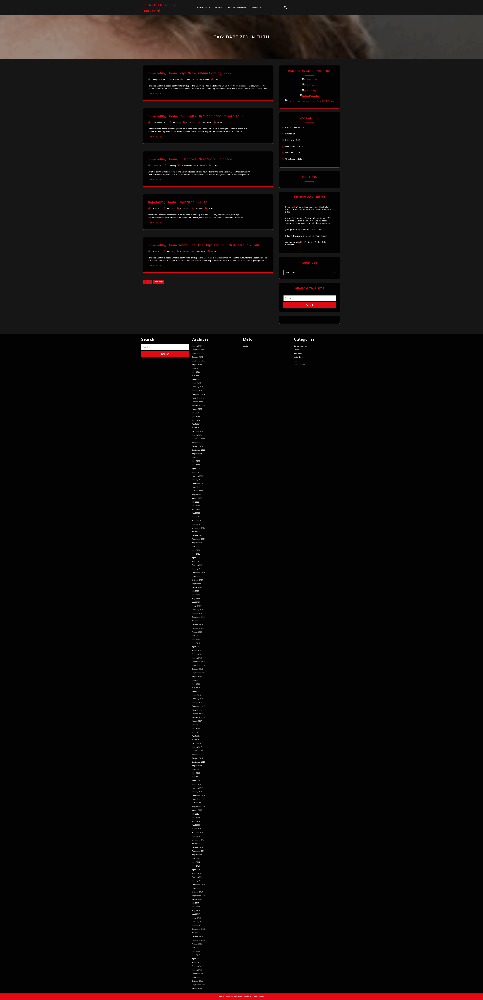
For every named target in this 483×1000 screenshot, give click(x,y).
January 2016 (197, 792)
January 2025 (197, 391)
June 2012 (196, 951)
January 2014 (197, 881)
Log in (245, 346)
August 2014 (197, 855)
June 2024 (196, 416)
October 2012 (197, 936)
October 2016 (197, 758)
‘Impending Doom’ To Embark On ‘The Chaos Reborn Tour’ (196, 116)
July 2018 (195, 680)
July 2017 (195, 725)
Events (288, 133)
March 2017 (196, 740)
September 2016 (198, 762)
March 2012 (196, 962)
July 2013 (195, 903)
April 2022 (196, 513)
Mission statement (237, 7)
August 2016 (197, 766)
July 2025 (195, 368)
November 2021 (198, 532)
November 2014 (198, 844)
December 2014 (198, 840)
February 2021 (197, 565)
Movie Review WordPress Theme (234, 996)
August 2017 (197, 721)
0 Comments (189, 79)
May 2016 (196, 777)
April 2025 (196, 379)
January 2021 (197, 569)
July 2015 (195, 814)
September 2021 (198, 539)
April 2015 (196, 825)
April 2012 (196, 959)
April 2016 (196, 780)
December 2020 (198, 572)
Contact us (256, 7)
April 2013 (196, 914)
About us (219, 7)
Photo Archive (203, 7)
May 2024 (196, 420)
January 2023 (197, 480)
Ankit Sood (220, 18)
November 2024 (198, 398)
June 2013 (196, 907)
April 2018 (196, 691)
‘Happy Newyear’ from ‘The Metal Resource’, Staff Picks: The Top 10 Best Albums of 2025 (308, 209)
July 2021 (195, 547)
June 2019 (196, 639)
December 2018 (198, 662)
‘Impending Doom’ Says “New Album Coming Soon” (190, 73)
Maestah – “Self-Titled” (311, 229)
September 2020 (198, 584)
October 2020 (197, 580)
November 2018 (198, 665)
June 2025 (196, 372)
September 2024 (198, 405)
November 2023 (198, 443)
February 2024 (197, 431)
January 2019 (197, 658)
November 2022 (198, 487)
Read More (155, 93)
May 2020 (196, 599)
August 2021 (197, 543)
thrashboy (174, 79)
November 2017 (198, 710)
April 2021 (196, 558)
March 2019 (196, 651)
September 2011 (198, 985)
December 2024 (198, 394)
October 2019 (197, 624)
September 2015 (198, 806)
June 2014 (196, 862)
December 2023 (198, 439)
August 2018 (197, 676)
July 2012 (195, 948)
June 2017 (196, 728)
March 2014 (196, 873)
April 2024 (196, 424)
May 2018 (196, 688)
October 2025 (197, 357)
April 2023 (196, 468)
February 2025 (197, 387)
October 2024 (197, 402)
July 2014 (195, 858)
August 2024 (197, 409)
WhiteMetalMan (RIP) (225, 40)
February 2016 (197, 788)
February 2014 (197, 877)
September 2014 (198, 851)
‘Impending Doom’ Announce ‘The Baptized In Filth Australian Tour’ (204, 245)
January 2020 (197, 613)
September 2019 (198, 628)
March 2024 (196, 428)
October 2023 (197, 446)
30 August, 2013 (158, 79)
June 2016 (196, 773)
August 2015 (197, 810)
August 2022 (197, 498)
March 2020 (196, 606)
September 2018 (198, 673)
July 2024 (195, 413)
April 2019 (196, 647)
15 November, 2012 (159, 122)
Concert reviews (292, 127)
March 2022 (196, 517)
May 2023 (196, 465)
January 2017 (197, 747)
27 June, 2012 (157, 165)
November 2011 (198, 977)
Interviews (290, 140)
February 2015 (197, 832)
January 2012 (197, 970)
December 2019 (198, 617)
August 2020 (197, 587)
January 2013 (197, 925)
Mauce (218, 35)
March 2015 (196, 829)
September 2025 (198, 361)
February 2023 (197, 476)
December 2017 (198, 706)
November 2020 (198, 576)
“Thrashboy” (220, 13)
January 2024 (197, 435)
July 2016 (195, 769)
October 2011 (197, 981)
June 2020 (196, 595)
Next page (158, 281)
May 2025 (196, 376)
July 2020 (195, 591)
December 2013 (198, 884)
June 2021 (196, 550)
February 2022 (197, 520)
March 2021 (196, 561)
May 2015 (196, 821)
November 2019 (198, 621)
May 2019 (196, 643)
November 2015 (198, 799)
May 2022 (196, 509)
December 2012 (198, 929)
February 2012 (197, 966)
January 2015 (197, 836)
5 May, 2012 (156, 251)
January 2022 (197, 524)
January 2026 (197, 346)
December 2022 (198, 483)
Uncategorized (292, 159)
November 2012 (198, 933)
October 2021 (197, 535)
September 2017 (198, 717)
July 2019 (195, 636)
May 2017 (196, 732)
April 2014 (196, 870)
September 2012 (198, 940)
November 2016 (198, 754)
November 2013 (198, 888)
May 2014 (196, 866)
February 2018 (197, 699)
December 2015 (198, 795)
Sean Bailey (220, 46)
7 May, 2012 (156, 208)
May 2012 (196, 955)
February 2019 (197, 654)
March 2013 (196, 918)
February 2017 (197, 743)
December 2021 (198, 528)
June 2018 (196, 684)
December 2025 (198, 350)
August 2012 (197, 944)
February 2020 (197, 610)
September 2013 (198, 896)
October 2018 (197, 669)
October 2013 (197, 892)
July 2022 (195, 502)
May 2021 (196, 554)
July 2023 (195, 457)
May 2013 (196, 910)
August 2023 (197, 454)
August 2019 (197, 632)
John (217, 29)
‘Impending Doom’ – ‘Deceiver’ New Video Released (190, 159)
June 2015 (196, 818)
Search (310, 305)
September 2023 (198, 450)
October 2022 (197, 491)
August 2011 (197, 988)
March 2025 (196, 383)
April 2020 (196, 602)
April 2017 (196, 736)
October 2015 (197, 803)
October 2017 (197, 714)
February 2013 (197, 922)
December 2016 (198, 751)
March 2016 (196, 784)
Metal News (204, 79)
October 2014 (197, 847)
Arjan (217, 24)
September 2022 (198, 495)
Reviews (199, 208)
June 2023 (196, 461)
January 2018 (197, 702)
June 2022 (196, 506)
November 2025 (198, 353)
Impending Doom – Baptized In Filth (177, 202)
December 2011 (198, 974)
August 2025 (197, 364)
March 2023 (196, 472)
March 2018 (196, 695)
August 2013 (197, 899)
